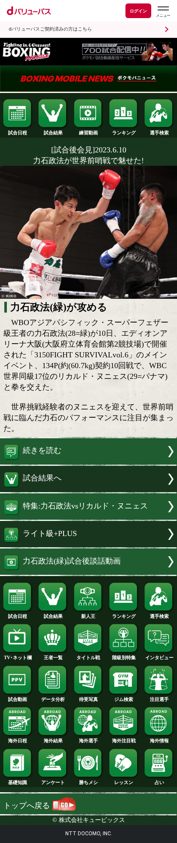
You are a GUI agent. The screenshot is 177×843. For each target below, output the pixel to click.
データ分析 (53, 699)
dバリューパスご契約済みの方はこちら (50, 29)
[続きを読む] (88, 462)
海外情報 (159, 740)
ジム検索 (123, 699)
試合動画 (17, 699)
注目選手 (159, 699)
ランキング (124, 132)
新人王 (88, 616)
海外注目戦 (124, 740)
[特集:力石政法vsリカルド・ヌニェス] (88, 517)
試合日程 (17, 132)
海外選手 (88, 740)
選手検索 (159, 132)
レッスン (123, 782)
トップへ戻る (27, 805)
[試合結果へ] (88, 489)
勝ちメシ (88, 782)
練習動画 (88, 132)
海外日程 (17, 740)
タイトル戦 (88, 657)
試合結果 (53, 132)
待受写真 (88, 699)
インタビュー (159, 657)
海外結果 (53, 740)
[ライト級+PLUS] (88, 544)
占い (159, 782)
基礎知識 (17, 782)
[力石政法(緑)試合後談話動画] (88, 572)
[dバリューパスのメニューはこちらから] (163, 11)
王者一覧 (53, 657)
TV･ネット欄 (18, 657)
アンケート (53, 782)
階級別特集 (124, 657)
